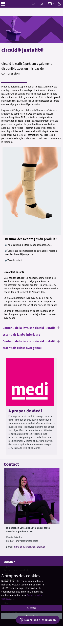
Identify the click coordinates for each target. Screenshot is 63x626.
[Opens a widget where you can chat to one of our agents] (38, 620)
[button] (49, 4)
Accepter (31, 608)
